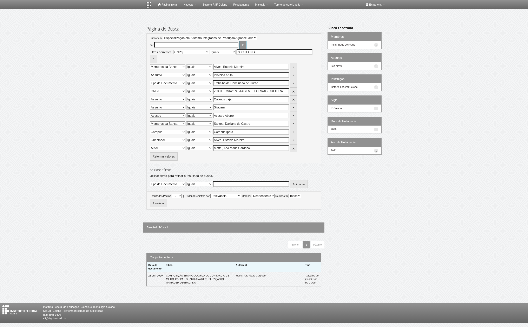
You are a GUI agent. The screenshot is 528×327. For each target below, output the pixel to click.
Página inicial (169, 4)
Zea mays (336, 66)
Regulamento (241, 4)
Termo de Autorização (287, 4)
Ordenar (246, 196)
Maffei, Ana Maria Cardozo (251, 275)
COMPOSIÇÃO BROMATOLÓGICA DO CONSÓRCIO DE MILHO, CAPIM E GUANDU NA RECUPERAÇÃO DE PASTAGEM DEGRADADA (197, 279)
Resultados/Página (160, 196)
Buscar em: (156, 38)
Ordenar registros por (198, 196)
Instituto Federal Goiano (344, 87)
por (151, 45)
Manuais (260, 4)
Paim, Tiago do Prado (343, 44)
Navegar (189, 4)
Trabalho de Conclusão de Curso (312, 279)
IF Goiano (336, 108)
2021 (334, 150)
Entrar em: (375, 4)
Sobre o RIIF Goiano (215, 4)
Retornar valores (163, 156)
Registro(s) (281, 196)
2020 (334, 129)
